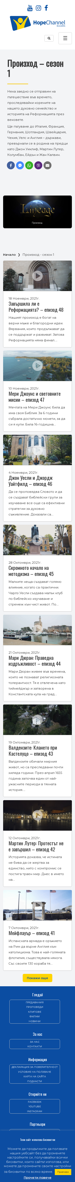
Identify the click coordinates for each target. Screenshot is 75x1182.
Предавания (35, 1002)
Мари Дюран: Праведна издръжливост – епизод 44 (35, 660)
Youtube (35, 1106)
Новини (35, 1021)
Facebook (35, 1101)
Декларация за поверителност (35, 1067)
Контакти (35, 1046)
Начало (9, 255)
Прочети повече (37, 1177)
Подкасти (34, 1081)
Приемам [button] (63, 1171)
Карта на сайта (35, 1076)
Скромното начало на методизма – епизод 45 (31, 570)
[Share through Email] (47, 165)
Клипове (34, 1011)
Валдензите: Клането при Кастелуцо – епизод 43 (33, 750)
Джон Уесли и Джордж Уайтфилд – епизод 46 (30, 480)
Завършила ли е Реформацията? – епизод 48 (36, 306)
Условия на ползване (34, 1071)
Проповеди (34, 1007)
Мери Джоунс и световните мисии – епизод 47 (35, 396)
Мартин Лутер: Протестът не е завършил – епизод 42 (36, 846)
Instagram (34, 1111)
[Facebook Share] (11, 165)
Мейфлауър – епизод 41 (32, 933)
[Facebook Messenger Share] (20, 165)
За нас (35, 1041)
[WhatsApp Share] (29, 165)
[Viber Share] (38, 165)
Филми (35, 1016)
